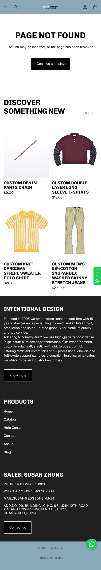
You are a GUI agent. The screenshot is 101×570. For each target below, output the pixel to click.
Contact (10, 436)
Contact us (17, 527)
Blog (7, 452)
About (8, 444)
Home (8, 411)
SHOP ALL (89, 113)
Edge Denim (56, 548)
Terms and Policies (50, 558)
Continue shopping (51, 64)
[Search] (15, 7)
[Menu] (5, 7)
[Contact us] (91, 544)
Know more (17, 375)
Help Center (13, 427)
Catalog (10, 419)
